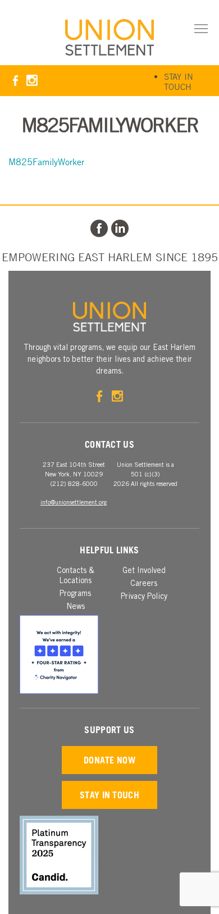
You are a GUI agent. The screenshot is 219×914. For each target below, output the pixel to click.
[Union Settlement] (109, 37)
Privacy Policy (144, 597)
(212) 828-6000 (74, 484)
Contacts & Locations (75, 576)
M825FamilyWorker (46, 161)
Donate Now (109, 760)
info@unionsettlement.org (73, 503)
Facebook (15, 80)
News (75, 607)
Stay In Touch (178, 81)
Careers (143, 584)
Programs (75, 594)
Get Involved (144, 571)
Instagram (31, 80)
